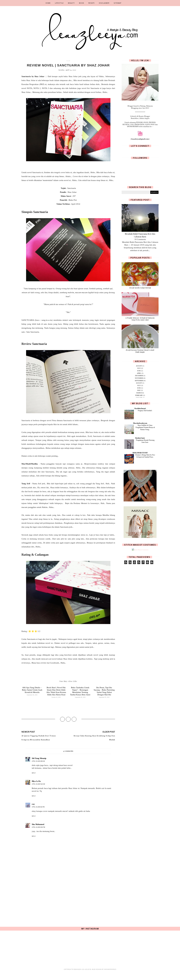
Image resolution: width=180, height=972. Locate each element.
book (68, 60)
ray (33, 804)
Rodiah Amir (140, 438)
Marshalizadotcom (140, 423)
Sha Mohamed (38, 824)
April (139, 373)
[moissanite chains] (140, 501)
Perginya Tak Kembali (145, 410)
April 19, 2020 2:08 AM (38, 761)
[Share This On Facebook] (62, 719)
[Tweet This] (68, 719)
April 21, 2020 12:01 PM (38, 827)
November (139, 378)
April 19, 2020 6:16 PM (38, 807)
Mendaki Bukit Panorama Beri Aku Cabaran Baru (140, 235)
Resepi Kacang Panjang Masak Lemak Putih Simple (140, 351)
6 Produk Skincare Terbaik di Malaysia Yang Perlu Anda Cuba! (140, 319)
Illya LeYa (36, 781)
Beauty (71, 3)
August (139, 366)
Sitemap (117, 3)
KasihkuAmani (140, 408)
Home (48, 3)
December (139, 375)
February (139, 395)
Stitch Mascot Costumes (140, 545)
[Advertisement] (68, 897)
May (139, 390)
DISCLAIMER (104, 3)
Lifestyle (59, 3)
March (139, 393)
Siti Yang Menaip (39, 758)
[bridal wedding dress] (140, 537)
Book (81, 3)
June (139, 371)
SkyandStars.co (110, 969)
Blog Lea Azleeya (84, 969)
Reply (34, 773)
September (139, 380)
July (139, 368)
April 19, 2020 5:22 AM (38, 784)
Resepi (91, 3)
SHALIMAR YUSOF (140, 453)
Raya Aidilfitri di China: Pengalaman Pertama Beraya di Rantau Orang (145, 427)
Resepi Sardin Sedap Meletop (140, 288)
